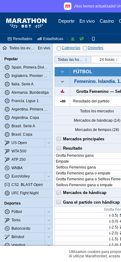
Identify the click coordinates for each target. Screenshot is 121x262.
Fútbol (82, 71)
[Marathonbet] (26, 23)
